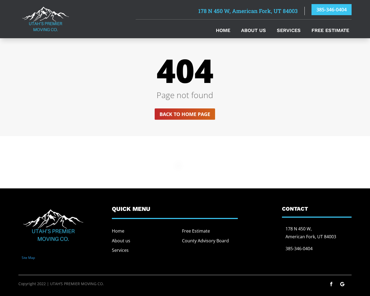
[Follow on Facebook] (331, 284)
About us (121, 241)
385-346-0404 (331, 9)
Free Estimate (330, 30)
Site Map (28, 257)
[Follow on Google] (342, 284)
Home (223, 30)
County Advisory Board (205, 241)
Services (289, 30)
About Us (253, 30)
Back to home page (185, 114)
